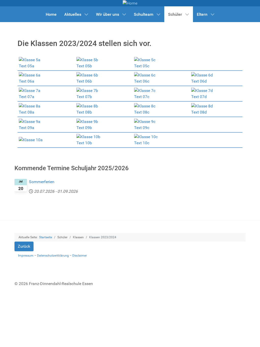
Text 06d (199, 81)
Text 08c (141, 112)
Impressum (26, 255)
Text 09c (141, 127)
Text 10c (141, 142)
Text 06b (84, 81)
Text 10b (84, 142)
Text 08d (199, 112)
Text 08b (84, 112)
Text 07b (84, 96)
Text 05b (84, 66)
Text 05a (26, 66)
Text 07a (26, 96)
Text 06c (141, 81)
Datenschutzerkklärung (53, 255)
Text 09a (26, 127)
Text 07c (141, 96)
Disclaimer (79, 255)
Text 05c (141, 66)
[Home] (130, 3)
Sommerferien (41, 181)
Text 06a (26, 81)
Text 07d (199, 96)
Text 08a (26, 112)
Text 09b (84, 127)
